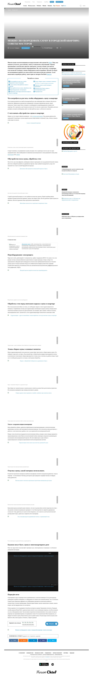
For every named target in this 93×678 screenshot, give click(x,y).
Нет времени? (25, 48)
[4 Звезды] (30, 624)
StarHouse (64, 189)
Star (63, 5)
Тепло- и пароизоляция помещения (44, 83)
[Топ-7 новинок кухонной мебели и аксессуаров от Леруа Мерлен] (73, 112)
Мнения (44, 5)
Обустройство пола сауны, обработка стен (20, 88)
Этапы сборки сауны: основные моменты (45, 81)
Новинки (50, 5)
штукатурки (11, 154)
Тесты (33, 1)
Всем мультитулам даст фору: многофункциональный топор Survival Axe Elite (71, 82)
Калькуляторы (27, 1)
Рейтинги (39, 5)
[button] (81, 6)
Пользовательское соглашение (36, 654)
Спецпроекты (39, 1)
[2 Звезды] (26, 624)
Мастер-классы (31, 5)
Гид (56, 5)
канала (49, 74)
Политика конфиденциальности (48, 654)
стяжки (18, 154)
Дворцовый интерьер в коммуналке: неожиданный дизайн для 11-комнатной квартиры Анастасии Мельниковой (73, 193)
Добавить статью (59, 1)
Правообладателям (58, 654)
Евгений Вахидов (48, 47)
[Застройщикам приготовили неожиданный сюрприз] (73, 96)
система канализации (37, 116)
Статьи (25, 5)
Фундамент (64, 166)
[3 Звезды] (28, 624)
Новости (65, 102)
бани (50, 62)
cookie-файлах (47, 657)
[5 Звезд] (33, 624)
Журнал (51, 1)
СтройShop (46, 1)
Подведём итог (38, 91)
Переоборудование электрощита (17, 89)
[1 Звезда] (23, 624)
